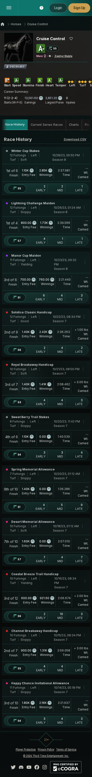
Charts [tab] (74, 124)
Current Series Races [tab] (47, 124)
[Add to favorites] (71, 38)
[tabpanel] (46, 431)
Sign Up (79, 8)
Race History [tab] (15, 124)
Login (58, 8)
